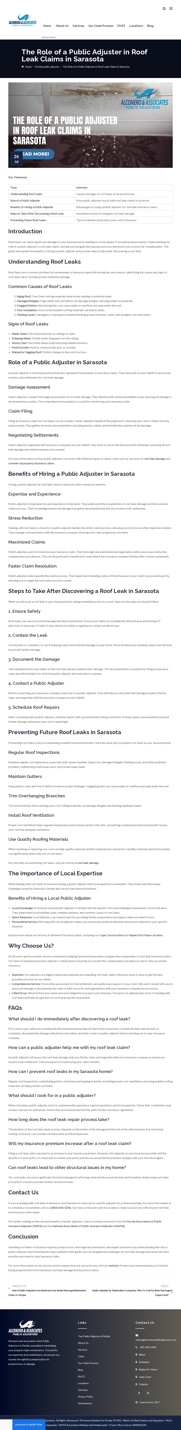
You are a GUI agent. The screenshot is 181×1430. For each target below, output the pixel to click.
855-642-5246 (148, 1347)
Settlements (85, 1403)
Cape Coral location (111, 935)
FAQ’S (121, 26)
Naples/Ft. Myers (148, 1369)
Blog (150, 26)
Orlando (143, 1384)
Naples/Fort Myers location (146, 935)
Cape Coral (145, 1376)
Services (78, 26)
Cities (81, 1356)
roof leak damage (154, 458)
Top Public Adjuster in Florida (94, 1336)
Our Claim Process (100, 26)
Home (47, 26)
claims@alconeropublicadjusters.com (156, 1339)
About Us (62, 26)
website (113, 1265)
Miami (142, 1354)
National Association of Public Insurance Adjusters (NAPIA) (88, 1226)
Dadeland (144, 1361)
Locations (136, 26)
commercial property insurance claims (31, 463)
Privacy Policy (85, 1396)
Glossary (83, 1389)
